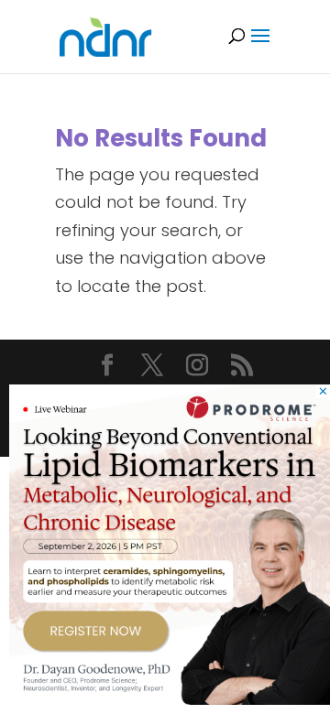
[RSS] (242, 367)
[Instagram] (197, 367)
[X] (152, 367)
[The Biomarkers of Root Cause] (169, 698)
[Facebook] (107, 367)
